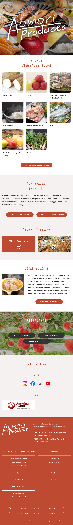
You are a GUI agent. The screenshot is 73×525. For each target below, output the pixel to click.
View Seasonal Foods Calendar (51, 215)
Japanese (54, 479)
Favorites (22, 508)
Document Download (19, 497)
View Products (54, 458)
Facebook (32, 383)
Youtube (48, 383)
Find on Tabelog (51, 335)
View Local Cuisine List (49, 302)
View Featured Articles (20, 215)
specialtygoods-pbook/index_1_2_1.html (12, 85)
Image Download (19, 493)
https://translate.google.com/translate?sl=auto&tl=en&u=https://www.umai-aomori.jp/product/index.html (18, 244)
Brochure (51, 508)
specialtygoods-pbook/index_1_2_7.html (60, 85)
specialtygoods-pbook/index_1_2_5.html (36, 114)
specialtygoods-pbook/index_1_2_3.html (12, 114)
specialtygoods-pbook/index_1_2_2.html (36, 85)
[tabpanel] (36, 27)
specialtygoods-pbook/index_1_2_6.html (60, 114)
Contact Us (51, 513)
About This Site (22, 513)
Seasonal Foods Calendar (19, 466)
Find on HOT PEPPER (36, 341)
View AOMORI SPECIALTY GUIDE (36, 165)
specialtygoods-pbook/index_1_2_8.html (12, 143)
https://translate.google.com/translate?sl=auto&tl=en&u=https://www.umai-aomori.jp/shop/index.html (54, 244)
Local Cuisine (19, 479)
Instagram (25, 383)
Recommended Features (19, 458)
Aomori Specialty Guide (18, 462)
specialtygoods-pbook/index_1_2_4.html (36, 143)
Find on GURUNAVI (21, 335)
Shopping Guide (54, 462)
